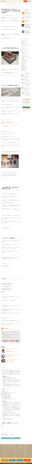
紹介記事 (4, 453)
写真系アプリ (24, 65)
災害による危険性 (21, 450)
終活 (23, 63)
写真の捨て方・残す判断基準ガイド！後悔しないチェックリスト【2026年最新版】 (27, 93)
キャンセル (15, 450)
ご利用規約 (25, 452)
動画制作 (24, 67)
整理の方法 (24, 62)
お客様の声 (5, 454)
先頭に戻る (30, 462)
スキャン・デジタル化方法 (26, 53)
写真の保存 (24, 61)
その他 (24, 60)
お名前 (2, 424)
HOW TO (24, 41)
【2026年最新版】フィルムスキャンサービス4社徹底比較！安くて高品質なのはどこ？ (27, 32)
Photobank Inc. (26, 463)
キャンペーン (15, 453)
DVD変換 (10, 450)
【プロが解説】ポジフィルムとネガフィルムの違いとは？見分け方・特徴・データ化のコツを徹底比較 (27, 26)
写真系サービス (25, 66)
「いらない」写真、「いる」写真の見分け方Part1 (9, 75)
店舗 (15, 3)
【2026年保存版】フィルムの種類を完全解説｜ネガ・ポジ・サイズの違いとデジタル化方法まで (26, 89)
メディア (24, 3)
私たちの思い (5, 452)
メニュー (29, 1)
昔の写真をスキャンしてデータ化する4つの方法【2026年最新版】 (26, 76)
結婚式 (23, 69)
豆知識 (23, 70)
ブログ (19, 3)
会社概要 (11, 3)
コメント (2, 427)
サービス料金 (10, 445)
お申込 (25, 1)
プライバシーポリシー (25, 109)
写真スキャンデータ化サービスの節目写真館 (10, 463)
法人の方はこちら (4, 460)
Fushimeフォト (25, 40)
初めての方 (5, 445)
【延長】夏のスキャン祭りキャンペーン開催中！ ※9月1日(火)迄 (28, 13)
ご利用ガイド (16, 445)
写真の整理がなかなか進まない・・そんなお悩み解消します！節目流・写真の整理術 (10, 11)
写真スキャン (24, 52)
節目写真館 (5, 324)
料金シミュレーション (20, 460)
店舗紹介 (25, 450)
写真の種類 (24, 56)
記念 (23, 64)
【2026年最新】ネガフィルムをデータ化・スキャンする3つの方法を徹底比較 (26, 80)
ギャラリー (7, 3)
